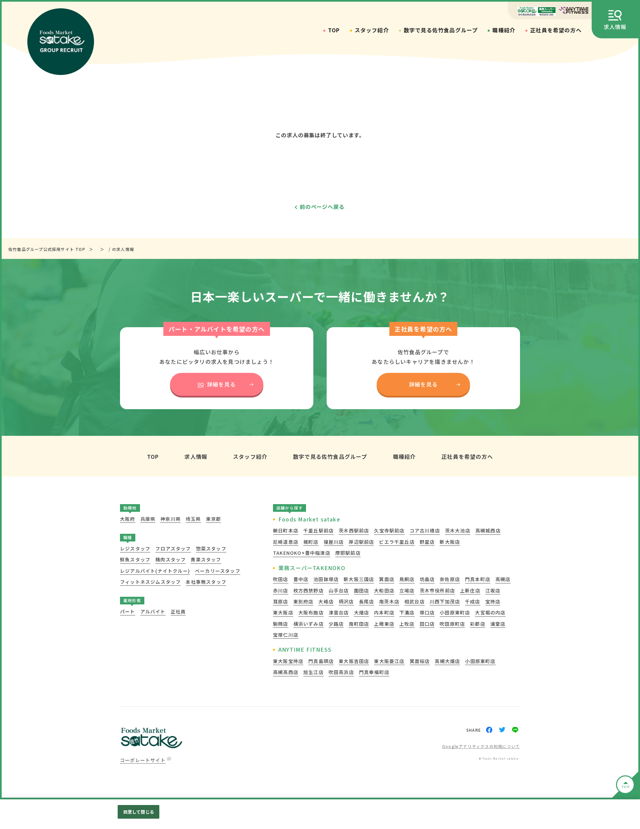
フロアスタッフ (173, 548)
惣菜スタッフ (211, 548)
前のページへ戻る (322, 207)
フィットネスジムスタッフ (150, 581)
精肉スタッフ (170, 559)
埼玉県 (193, 518)
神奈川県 (170, 518)
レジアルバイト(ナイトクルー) (155, 570)
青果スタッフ (206, 559)
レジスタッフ (135, 548)
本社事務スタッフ (206, 581)
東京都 (213, 518)
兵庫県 (148, 518)
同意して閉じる (138, 812)
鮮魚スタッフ (135, 559)
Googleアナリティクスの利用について (481, 746)
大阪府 (127, 518)
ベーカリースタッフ (217, 570)
